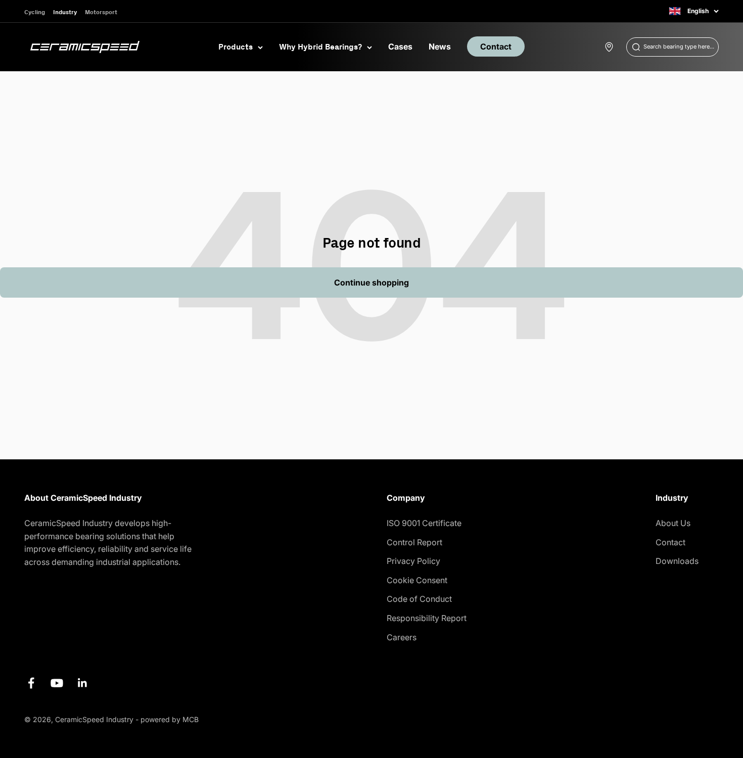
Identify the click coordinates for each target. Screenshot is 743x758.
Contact (496, 46)
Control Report (414, 542)
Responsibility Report (427, 618)
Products (235, 46)
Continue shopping (371, 282)
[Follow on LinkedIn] (82, 683)
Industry (65, 12)
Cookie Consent (417, 580)
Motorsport (101, 12)
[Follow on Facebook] (31, 683)
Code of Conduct (419, 599)
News (440, 46)
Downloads (677, 561)
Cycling (34, 12)
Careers (401, 637)
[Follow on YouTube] (57, 683)
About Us (673, 523)
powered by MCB (170, 719)
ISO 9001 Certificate (424, 523)
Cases (400, 46)
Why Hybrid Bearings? (320, 46)
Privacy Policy (413, 561)
